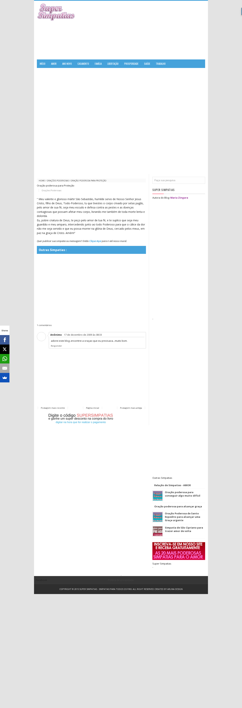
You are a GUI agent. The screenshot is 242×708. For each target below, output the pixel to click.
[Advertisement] (161, 30)
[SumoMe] (4, 377)
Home (42, 180)
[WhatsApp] (4, 358)
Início (42, 63)
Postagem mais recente (53, 407)
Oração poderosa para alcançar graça (178, 506)
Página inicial (92, 407)
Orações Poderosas (58, 180)
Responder (56, 345)
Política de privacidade (121, 580)
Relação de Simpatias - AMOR (172, 485)
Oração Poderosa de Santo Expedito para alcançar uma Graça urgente (182, 517)
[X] (4, 349)
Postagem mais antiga (131, 407)
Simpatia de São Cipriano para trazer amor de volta (184, 529)
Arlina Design (175, 589)
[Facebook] (4, 340)
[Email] (4, 368)
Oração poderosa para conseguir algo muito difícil (182, 493)
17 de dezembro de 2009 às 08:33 (83, 334)
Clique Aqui (95, 241)
